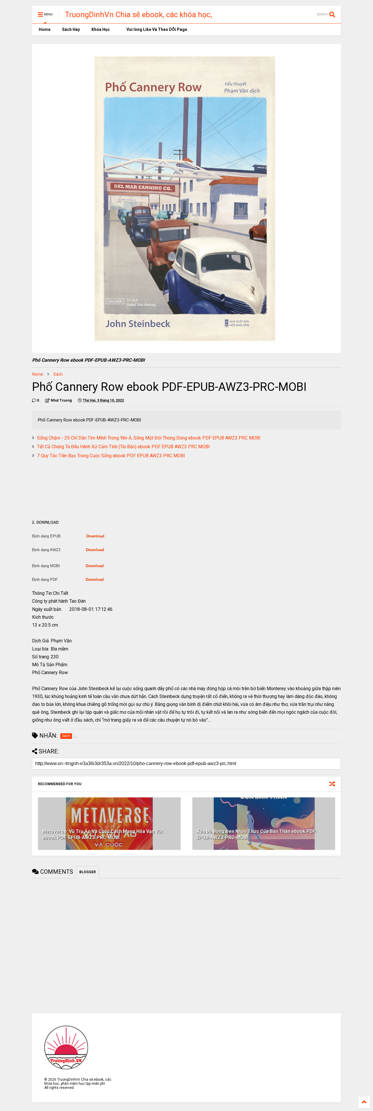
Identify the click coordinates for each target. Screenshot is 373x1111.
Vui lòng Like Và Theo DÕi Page (156, 29)
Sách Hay (71, 29)
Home (44, 29)
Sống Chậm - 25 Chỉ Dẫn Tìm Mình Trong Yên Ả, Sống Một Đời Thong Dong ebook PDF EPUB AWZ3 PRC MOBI (149, 438)
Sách (58, 374)
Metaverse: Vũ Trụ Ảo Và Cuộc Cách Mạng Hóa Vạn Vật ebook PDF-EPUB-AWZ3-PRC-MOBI (102, 834)
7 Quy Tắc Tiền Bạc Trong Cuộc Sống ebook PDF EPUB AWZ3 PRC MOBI (111, 455)
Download (95, 536)
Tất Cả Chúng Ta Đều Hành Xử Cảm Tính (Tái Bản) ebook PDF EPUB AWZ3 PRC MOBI (123, 446)
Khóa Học (101, 29)
